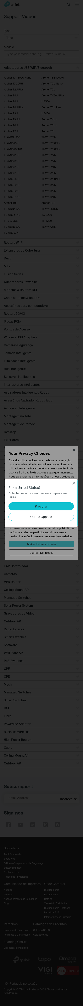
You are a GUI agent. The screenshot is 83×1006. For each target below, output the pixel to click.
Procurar (41, 506)
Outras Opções (41, 517)
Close (73, 483)
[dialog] (41, 503)
